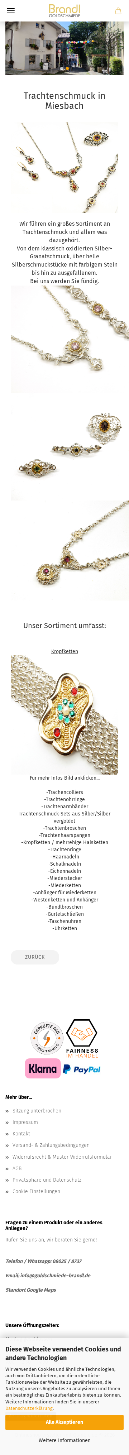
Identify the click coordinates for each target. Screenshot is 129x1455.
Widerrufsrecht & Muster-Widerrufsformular (62, 1157)
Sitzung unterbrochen (37, 1111)
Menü (11, 10)
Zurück (35, 957)
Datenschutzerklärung (29, 1408)
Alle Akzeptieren (64, 1422)
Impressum (25, 1122)
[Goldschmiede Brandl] (64, 10)
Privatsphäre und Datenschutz (47, 1180)
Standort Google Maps (30, 1290)
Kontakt (21, 1134)
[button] (61, 68)
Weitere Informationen (65, 1440)
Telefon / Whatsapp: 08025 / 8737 (43, 1261)
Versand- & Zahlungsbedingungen (51, 1145)
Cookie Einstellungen (36, 1191)
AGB (17, 1169)
